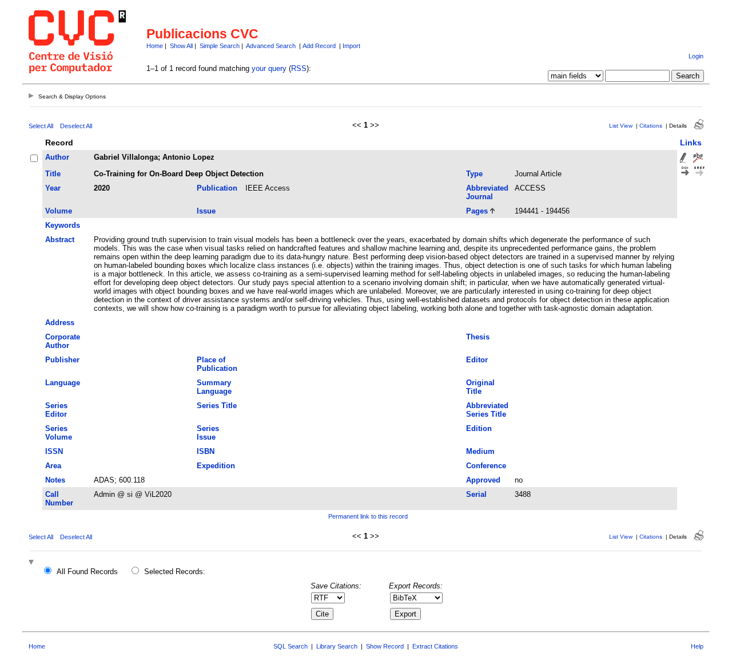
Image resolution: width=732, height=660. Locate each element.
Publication (217, 188)
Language (62, 382)
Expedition (216, 465)
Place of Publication (217, 364)
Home (154, 45)
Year (53, 188)
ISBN (205, 451)
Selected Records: (174, 571)
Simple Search (220, 45)
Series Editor (56, 409)
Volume (58, 211)
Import (351, 45)
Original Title (480, 387)
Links (691, 142)
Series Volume (58, 432)
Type (474, 173)
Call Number (59, 498)
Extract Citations (435, 646)
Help (697, 646)
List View (620, 125)
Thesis (478, 337)
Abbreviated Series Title (487, 409)
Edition (479, 428)
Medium (480, 451)
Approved (483, 480)
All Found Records (87, 571)
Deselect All (76, 125)
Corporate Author (62, 341)
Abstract (59, 239)
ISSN (54, 451)
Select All (41, 125)
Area (53, 465)
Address (59, 322)
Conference (486, 465)
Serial (476, 494)
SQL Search (290, 646)
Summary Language (214, 387)
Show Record (385, 646)
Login (696, 56)
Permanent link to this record (368, 516)
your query (269, 68)
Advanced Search (271, 45)
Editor (477, 359)
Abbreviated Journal (487, 192)
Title (53, 173)
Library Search (336, 646)
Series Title (217, 405)
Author (57, 157)
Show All (181, 45)
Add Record (319, 45)
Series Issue (208, 432)
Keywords (62, 225)
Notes (55, 480)
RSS (299, 68)
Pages (477, 211)
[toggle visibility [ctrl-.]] (33, 563)
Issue (206, 211)
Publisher (62, 359)
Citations (650, 125)
